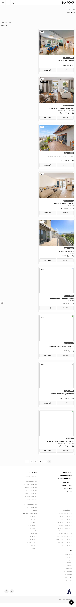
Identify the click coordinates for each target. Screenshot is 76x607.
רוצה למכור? (67, 485)
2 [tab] (70, 52)
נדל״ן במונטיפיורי (33, 545)
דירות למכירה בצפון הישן (31, 496)
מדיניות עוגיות (68, 574)
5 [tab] (63, 52)
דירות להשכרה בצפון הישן (65, 534)
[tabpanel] (56, 42)
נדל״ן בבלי (34, 548)
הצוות (69, 491)
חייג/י (64, 70)
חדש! (42, 31)
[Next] (27, 461)
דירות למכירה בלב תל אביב (30, 493)
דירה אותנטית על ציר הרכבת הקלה (62, 299)
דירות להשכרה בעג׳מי (66, 516)
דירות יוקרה (67, 482)
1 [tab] (72, 52)
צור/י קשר (69, 560)
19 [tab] (54, 54)
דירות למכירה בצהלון (31, 482)
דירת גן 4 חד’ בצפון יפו (66, 61)
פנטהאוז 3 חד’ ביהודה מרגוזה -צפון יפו (61, 156)
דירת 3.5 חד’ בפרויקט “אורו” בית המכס (60, 441)
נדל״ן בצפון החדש (32, 539)
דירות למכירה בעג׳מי (32, 479)
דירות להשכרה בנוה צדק (65, 528)
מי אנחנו (69, 557)
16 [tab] (61, 54)
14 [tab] (43, 52)
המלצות (69, 563)
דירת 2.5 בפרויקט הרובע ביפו (64, 203)
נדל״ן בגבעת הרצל (32, 525)
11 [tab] (50, 52)
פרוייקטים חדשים (65, 479)
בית (71, 9)
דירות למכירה (66, 473)
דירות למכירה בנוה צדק (31, 490)
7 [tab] (59, 52)
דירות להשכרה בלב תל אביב (64, 531)
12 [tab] (48, 52)
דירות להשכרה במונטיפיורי (65, 542)
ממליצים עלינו (66, 488)
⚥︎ (2, 302)
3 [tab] (68, 52)
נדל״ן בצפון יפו (33, 516)
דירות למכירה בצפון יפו (31, 476)
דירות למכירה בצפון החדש (30, 499)
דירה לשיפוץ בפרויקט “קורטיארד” (62, 394)
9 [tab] (54, 52)
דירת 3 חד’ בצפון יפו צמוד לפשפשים (61, 346)
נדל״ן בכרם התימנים (32, 542)
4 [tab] (65, 52)
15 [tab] (41, 52)
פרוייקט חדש (44, 81)
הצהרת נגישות (68, 577)
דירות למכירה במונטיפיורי (30, 504)
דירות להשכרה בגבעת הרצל (64, 522)
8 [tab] (56, 52)
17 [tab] (59, 54)
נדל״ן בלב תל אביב (32, 534)
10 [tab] (52, 52)
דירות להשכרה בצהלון (66, 519)
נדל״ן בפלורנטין (33, 528)
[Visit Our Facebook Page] (11, 591)
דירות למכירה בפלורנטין (31, 487)
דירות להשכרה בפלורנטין (65, 525)
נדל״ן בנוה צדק (33, 531)
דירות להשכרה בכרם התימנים (64, 539)
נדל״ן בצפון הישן (33, 536)
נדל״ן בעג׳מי (34, 519)
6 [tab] (61, 52)
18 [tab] (56, 54)
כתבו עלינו (69, 565)
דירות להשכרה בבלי (66, 545)
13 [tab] (45, 52)
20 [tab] (52, 54)
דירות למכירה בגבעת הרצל (30, 484)
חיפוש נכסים (68, 554)
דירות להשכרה (66, 476)
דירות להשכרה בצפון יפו (65, 513)
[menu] (3, 2)
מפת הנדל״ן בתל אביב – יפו (30, 513)
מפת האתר (69, 580)
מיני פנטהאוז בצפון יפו (66, 251)
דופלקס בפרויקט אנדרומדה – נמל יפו (61, 108)
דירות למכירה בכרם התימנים (29, 502)
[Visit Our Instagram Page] (6, 591)
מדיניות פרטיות (68, 571)
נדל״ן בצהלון (34, 522)
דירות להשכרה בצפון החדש (64, 536)
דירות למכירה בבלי (32, 507)
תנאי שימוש (69, 568)
